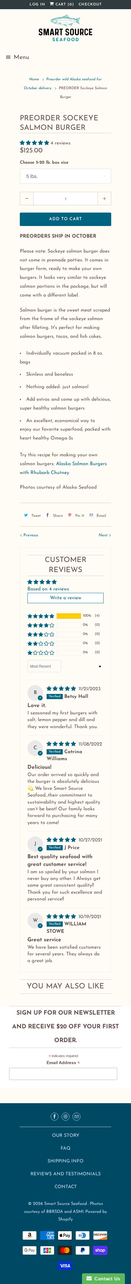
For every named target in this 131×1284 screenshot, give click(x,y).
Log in (37, 4)
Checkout (90, 4)
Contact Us (106, 1278)
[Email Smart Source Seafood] (76, 1117)
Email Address (63, 1063)
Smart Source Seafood (66, 1204)
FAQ (65, 1148)
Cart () (64, 4)
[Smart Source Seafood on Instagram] (65, 1117)
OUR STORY (65, 1135)
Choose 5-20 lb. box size (44, 162)
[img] (62, 689)
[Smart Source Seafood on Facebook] (54, 1117)
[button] (35, 143)
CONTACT (66, 1187)
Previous (30, 535)
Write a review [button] (65, 598)
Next (104, 535)
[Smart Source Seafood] (65, 29)
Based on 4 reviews (48, 589)
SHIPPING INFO (65, 1161)
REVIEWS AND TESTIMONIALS (65, 1174)
